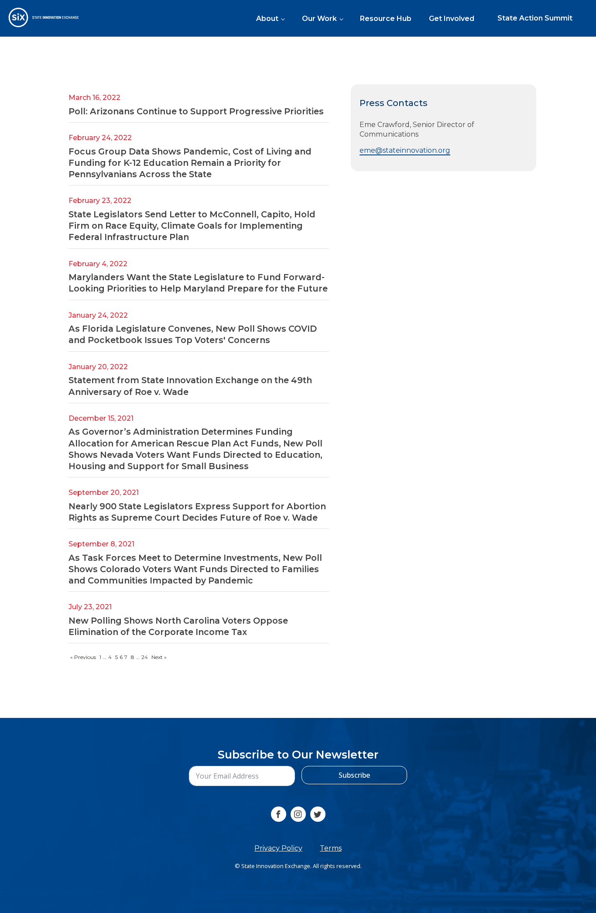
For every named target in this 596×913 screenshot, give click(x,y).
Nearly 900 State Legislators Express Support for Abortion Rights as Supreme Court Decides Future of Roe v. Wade (197, 512)
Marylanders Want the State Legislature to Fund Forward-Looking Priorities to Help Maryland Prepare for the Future (198, 283)
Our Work (319, 18)
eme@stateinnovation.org (405, 151)
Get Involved (451, 18)
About (267, 18)
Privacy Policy (278, 848)
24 (144, 657)
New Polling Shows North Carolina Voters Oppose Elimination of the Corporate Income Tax (178, 626)
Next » (159, 657)
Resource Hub (385, 18)
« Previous (83, 657)
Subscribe (354, 775)
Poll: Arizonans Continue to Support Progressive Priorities (196, 111)
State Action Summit (534, 18)
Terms (331, 848)
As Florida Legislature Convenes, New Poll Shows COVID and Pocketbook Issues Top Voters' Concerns (193, 335)
